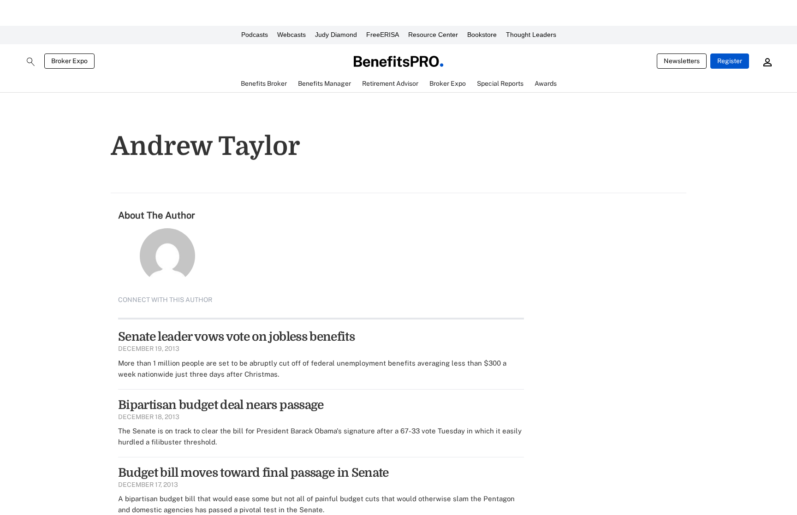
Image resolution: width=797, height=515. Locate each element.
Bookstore (482, 34)
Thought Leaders (531, 34)
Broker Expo (69, 61)
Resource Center (433, 34)
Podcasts (254, 34)
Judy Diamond (336, 34)
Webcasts (291, 34)
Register (729, 61)
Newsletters (682, 61)
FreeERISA (382, 34)
